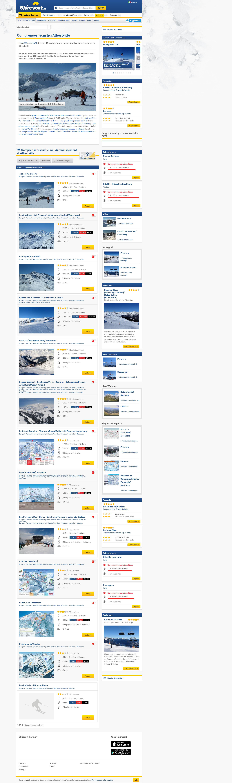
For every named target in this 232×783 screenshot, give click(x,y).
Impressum (23, 766)
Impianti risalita (85, 20)
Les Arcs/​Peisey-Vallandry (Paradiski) (37, 341)
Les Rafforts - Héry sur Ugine (33, 685)
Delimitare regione (63, 160)
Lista (21, 43)
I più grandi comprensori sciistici (73, 121)
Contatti (22, 763)
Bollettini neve (63, 20)
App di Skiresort (119, 737)
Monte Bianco (45, 302)
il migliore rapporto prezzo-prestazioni (69, 129)
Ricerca (46, 160)
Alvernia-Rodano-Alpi (39, 176)
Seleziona (113, 15)
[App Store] (121, 747)
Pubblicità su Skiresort (89, 763)
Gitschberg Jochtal (112, 557)
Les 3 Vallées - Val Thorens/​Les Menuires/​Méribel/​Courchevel (64, 123)
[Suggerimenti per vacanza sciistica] (133, 20)
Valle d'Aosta (35, 302)
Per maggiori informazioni (102, 780)
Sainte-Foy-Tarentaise (30, 603)
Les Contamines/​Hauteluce (32, 472)
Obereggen (108, 585)
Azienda (53, 763)
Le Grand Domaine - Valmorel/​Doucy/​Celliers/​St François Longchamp (53, 431)
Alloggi (96, 20)
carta (32, 43)
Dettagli (88, 206)
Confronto (52, 20)
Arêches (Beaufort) (28, 562)
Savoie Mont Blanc (54, 176)
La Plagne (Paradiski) (29, 257)
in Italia (128, 114)
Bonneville (75, 389)
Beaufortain (80, 388)
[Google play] (121, 755)
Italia (27, 302)
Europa (21, 176)
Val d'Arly (80, 392)
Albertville (72, 176)
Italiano (133, 2)
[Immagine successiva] (138, 58)
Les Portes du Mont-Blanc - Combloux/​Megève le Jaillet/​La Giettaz (52, 517)
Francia (28, 176)
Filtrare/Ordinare (30, 160)
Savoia (64, 176)
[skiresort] (33, 6)
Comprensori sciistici (26, 20)
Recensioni (41, 20)
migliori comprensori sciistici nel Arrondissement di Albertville (55, 115)
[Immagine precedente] (105, 58)
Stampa (22, 769)
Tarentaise (80, 176)
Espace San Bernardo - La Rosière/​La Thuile (41, 298)
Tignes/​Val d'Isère (42, 118)
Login (52, 766)
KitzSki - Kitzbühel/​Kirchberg (117, 184)
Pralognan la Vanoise (29, 644)
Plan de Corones (111, 156)
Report (135, 178)
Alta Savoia (66, 389)
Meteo (74, 20)
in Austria (126, 90)
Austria (106, 187)
